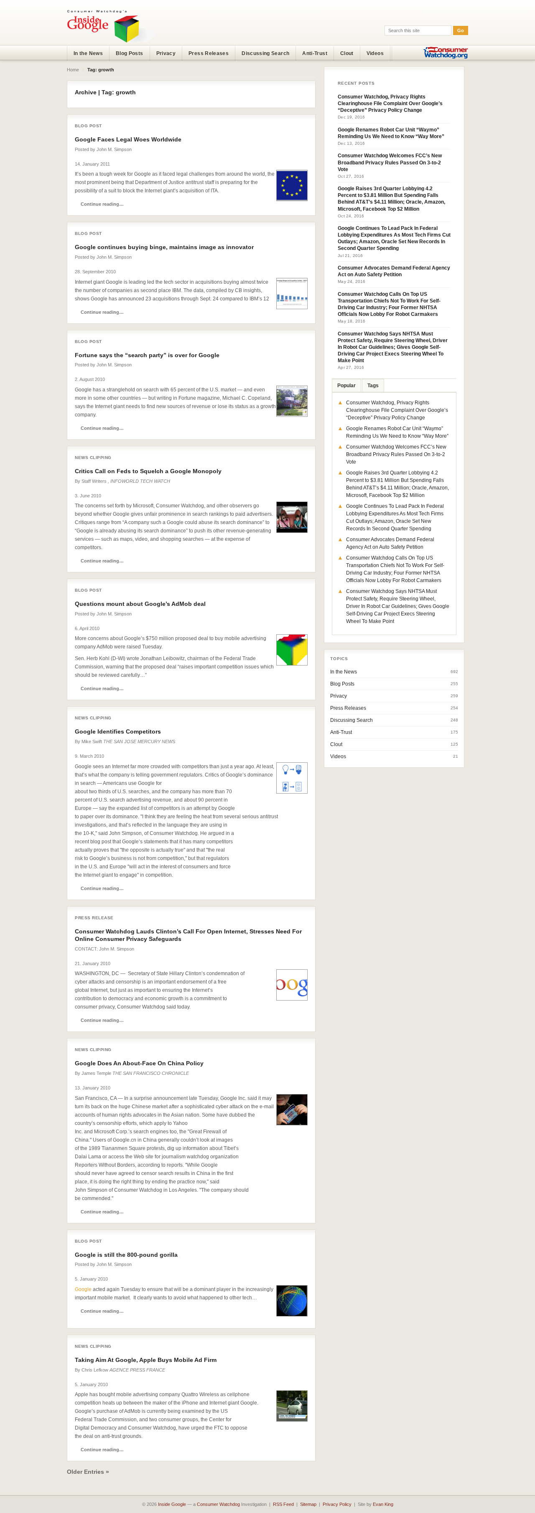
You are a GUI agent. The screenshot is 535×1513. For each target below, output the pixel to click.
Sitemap (308, 1504)
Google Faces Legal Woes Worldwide (128, 139)
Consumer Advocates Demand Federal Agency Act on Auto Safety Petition (394, 271)
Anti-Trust (314, 53)
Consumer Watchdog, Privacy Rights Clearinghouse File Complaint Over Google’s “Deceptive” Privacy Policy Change (390, 103)
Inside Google (172, 1504)
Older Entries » (88, 1471)
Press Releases (209, 53)
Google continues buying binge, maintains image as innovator (164, 247)
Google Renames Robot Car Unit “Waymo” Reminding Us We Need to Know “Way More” (391, 133)
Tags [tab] (373, 385)
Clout (347, 53)
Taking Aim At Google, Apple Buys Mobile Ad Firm (146, 1360)
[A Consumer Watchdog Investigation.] (111, 26)
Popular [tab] (346, 385)
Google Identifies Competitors (118, 731)
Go (460, 30)
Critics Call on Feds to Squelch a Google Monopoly (148, 471)
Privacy (166, 53)
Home (73, 69)
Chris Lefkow (95, 1369)
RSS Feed (283, 1504)
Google (83, 1289)
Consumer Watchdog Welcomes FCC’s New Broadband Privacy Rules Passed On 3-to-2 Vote (390, 162)
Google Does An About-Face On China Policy (139, 1063)
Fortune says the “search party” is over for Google (147, 355)
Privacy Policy (337, 1504)
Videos (375, 53)
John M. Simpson (114, 149)
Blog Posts (129, 53)
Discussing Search (265, 53)
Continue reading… (102, 204)
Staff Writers (94, 481)
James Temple (96, 1073)
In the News (88, 53)
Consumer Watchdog (218, 1504)
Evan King (383, 1504)
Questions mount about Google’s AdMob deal (140, 603)
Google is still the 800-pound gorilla (126, 1254)
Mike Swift (92, 741)
